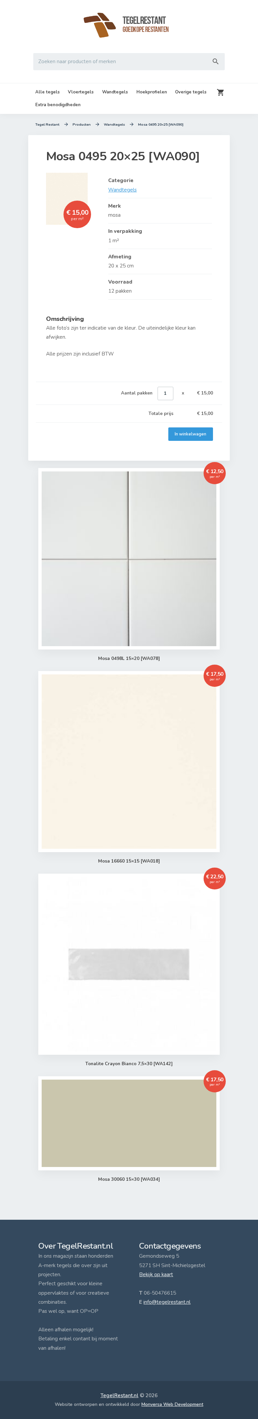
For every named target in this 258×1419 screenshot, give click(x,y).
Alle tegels (47, 92)
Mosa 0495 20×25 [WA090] (160, 124)
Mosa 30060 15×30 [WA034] (129, 1179)
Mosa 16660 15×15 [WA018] (129, 861)
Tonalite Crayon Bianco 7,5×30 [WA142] (129, 1063)
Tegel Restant (47, 124)
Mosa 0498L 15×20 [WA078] (129, 658)
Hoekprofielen (151, 92)
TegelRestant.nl (119, 1395)
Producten (82, 124)
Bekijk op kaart (156, 1274)
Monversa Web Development (172, 1404)
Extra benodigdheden (58, 105)
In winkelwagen (190, 434)
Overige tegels (191, 92)
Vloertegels (81, 92)
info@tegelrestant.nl (166, 1302)
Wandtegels (115, 92)
